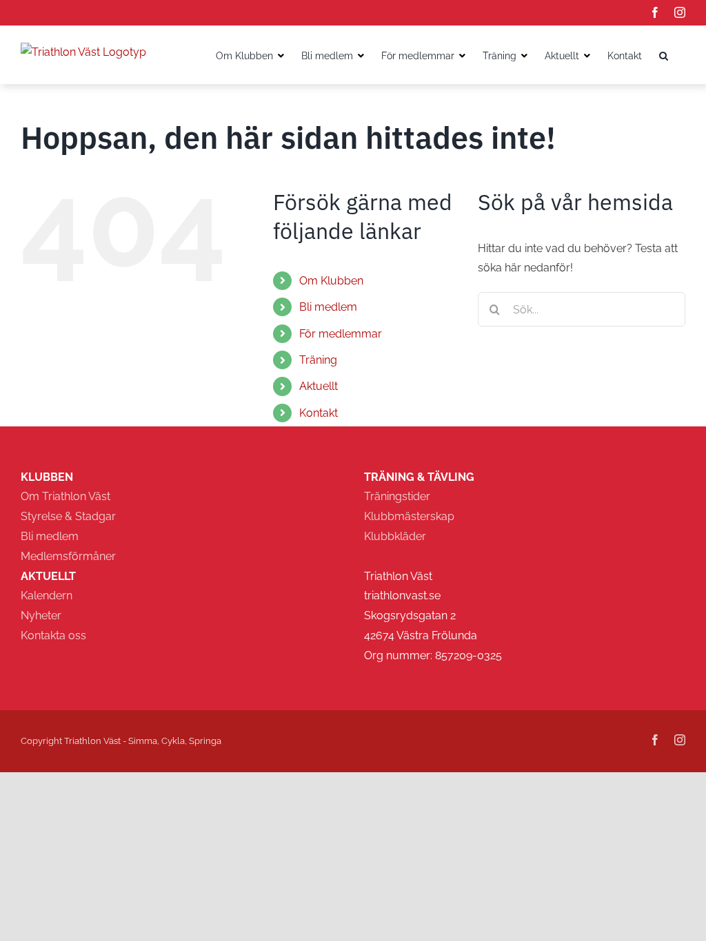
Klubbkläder (395, 536)
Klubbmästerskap (409, 516)
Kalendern (46, 595)
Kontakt (318, 413)
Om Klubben (331, 280)
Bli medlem (50, 536)
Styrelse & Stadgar (68, 516)
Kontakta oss (53, 635)
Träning (318, 359)
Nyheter (41, 615)
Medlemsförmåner (68, 556)
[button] (663, 54)
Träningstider (397, 496)
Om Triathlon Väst (65, 496)
